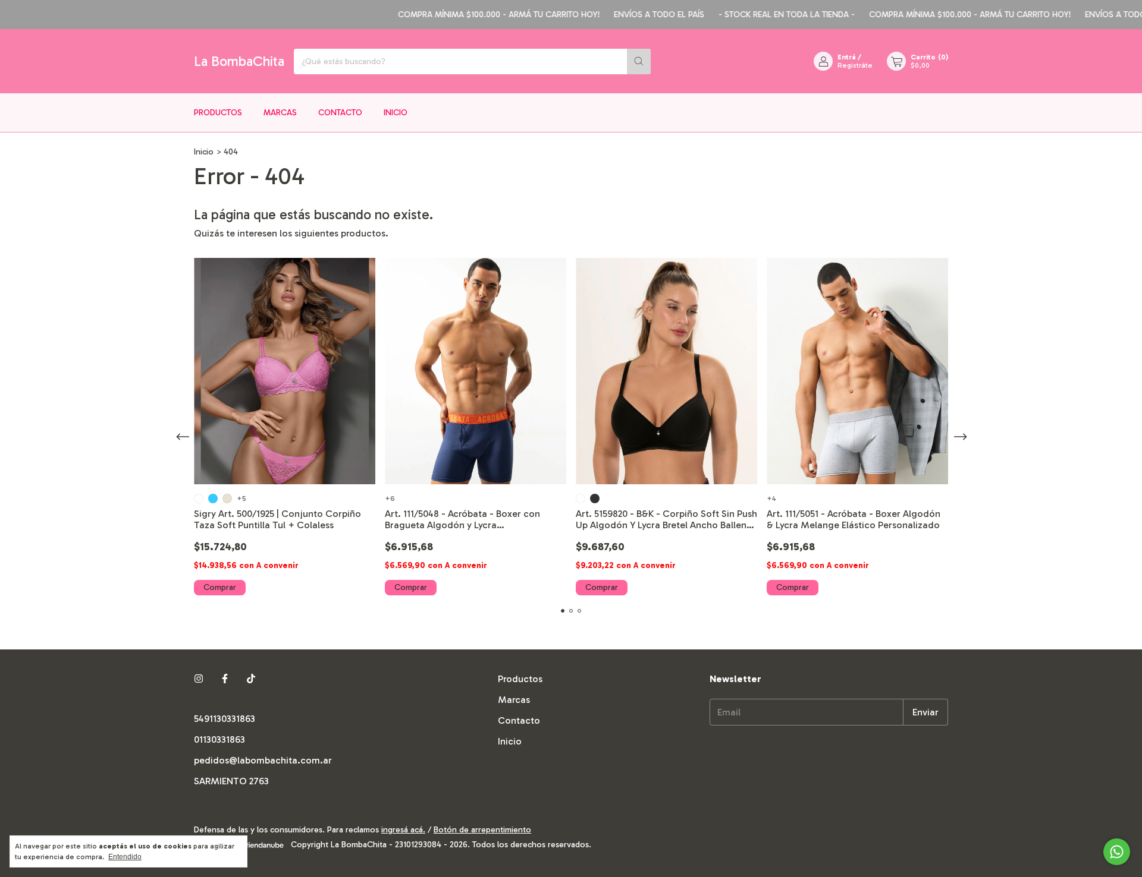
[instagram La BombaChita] (198, 678)
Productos (218, 113)
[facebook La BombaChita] (225, 678)
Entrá (846, 57)
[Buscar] (639, 61)
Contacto (340, 113)
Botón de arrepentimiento (482, 830)
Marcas (280, 113)
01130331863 (219, 739)
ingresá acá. (403, 830)
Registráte (855, 65)
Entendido (125, 857)
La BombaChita (239, 61)
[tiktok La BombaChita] (251, 678)
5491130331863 (224, 718)
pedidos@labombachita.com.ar (263, 760)
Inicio (395, 113)
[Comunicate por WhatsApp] (1116, 851)
